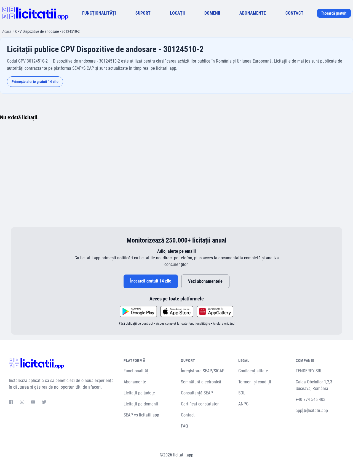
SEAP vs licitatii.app (141, 415)
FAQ (184, 426)
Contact (188, 415)
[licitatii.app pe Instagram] (22, 402)
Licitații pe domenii (141, 404)
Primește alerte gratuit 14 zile (35, 81)
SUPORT (143, 13)
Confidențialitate (253, 370)
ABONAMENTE (252, 13)
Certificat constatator (200, 404)
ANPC (243, 404)
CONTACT (294, 13)
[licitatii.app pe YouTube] (33, 402)
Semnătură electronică (201, 381)
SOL (241, 393)
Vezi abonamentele (205, 281)
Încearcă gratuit (334, 13)
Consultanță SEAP (197, 393)
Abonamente (135, 381)
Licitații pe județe (139, 393)
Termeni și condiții (254, 381)
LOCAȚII (177, 13)
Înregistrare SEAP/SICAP (202, 370)
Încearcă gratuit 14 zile (150, 281)
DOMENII (212, 13)
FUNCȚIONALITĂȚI (99, 13)
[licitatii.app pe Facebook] (11, 402)
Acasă (7, 31)
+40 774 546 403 (310, 399)
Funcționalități (136, 370)
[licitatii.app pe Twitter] (44, 402)
